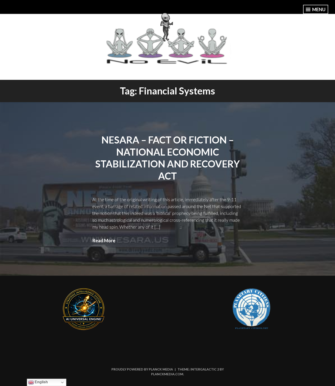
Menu (318, 9)
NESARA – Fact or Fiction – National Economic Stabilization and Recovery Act (167, 158)
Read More (103, 240)
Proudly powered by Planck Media (142, 369)
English (41, 382)
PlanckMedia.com (167, 374)
